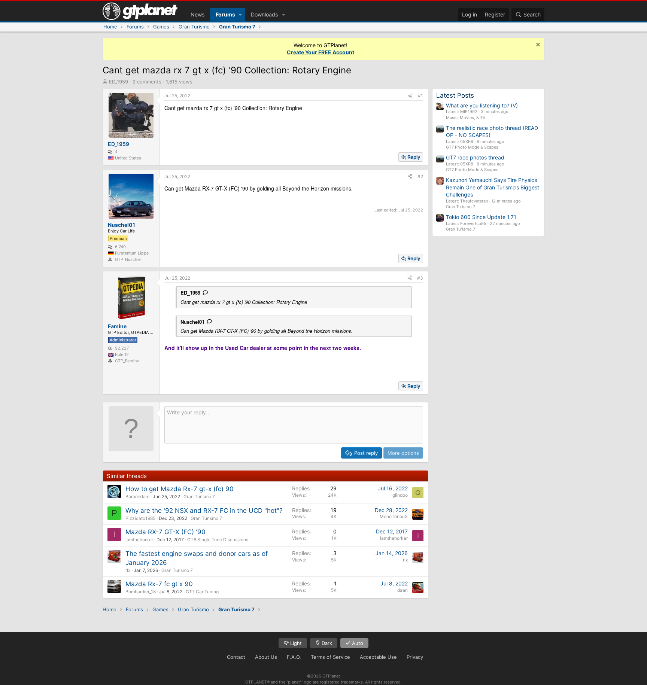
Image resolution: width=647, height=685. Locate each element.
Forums (225, 14)
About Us (266, 657)
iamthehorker (139, 539)
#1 (420, 95)
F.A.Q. (294, 657)
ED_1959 (118, 82)
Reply (413, 157)
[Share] (410, 96)
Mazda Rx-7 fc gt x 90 (159, 584)
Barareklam (137, 496)
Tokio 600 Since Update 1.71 (481, 217)
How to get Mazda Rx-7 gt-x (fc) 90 (179, 489)
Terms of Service (330, 657)
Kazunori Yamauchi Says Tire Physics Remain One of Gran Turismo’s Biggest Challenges (492, 187)
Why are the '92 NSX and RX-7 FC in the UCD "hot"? (204, 510)
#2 (420, 176)
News (197, 14)
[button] (240, 14)
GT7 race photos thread (475, 157)
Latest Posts (455, 95)
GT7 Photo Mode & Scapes (472, 147)
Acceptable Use (378, 657)
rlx (127, 570)
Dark (326, 643)
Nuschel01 (192, 321)
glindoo (400, 495)
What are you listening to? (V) (482, 105)
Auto (356, 643)
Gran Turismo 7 (199, 496)
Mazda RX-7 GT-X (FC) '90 (165, 532)
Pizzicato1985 (140, 518)
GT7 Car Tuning (202, 591)
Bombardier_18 (140, 591)
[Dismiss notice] (537, 45)
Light (295, 643)
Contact (236, 657)
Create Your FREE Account (320, 52)
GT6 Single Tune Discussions (217, 539)
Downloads (264, 14)
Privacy (415, 657)
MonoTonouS (394, 516)
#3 (420, 278)
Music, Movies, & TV (465, 117)
